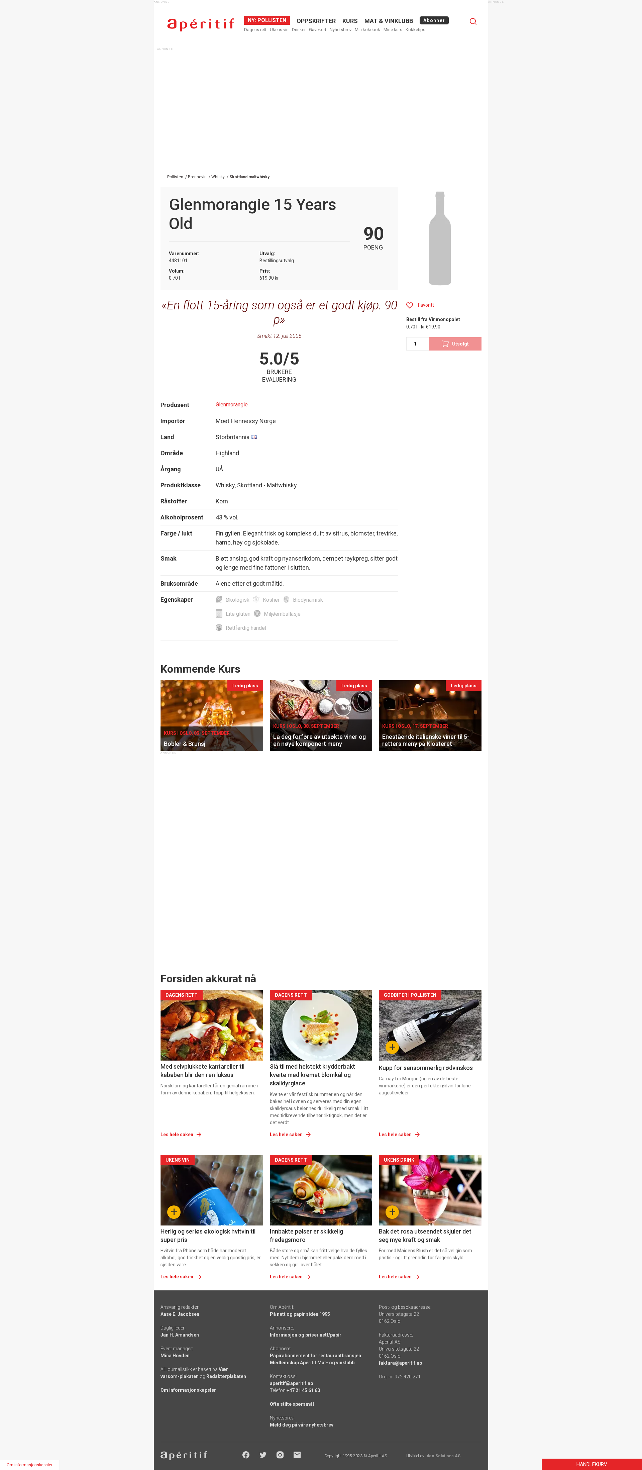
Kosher (271, 600)
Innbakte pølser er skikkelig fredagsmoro (306, 1235)
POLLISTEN (271, 20)
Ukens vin (279, 29)
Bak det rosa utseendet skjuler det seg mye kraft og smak (425, 1235)
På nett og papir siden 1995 (300, 1314)
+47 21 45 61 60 (303, 1390)
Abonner (434, 20)
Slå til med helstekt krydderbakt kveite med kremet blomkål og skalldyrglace (312, 1075)
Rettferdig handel (246, 628)
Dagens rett (255, 29)
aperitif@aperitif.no (291, 1383)
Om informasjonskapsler (188, 1390)
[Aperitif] (200, 24)
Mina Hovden (175, 1355)
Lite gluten (238, 614)
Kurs (350, 20)
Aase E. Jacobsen (179, 1314)
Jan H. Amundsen (179, 1335)
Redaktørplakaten (226, 1376)
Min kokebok (367, 29)
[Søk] (473, 21)
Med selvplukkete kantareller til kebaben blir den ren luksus (202, 1070)
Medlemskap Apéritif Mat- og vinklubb (312, 1362)
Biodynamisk (308, 600)
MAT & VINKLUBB (388, 20)
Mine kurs (393, 29)
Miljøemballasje (282, 614)
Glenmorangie (232, 404)
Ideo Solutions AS (442, 1456)
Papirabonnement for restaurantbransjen (315, 1355)
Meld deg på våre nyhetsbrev (301, 1425)
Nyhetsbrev (340, 29)
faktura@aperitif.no (400, 1363)
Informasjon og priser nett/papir (305, 1335)
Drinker (299, 29)
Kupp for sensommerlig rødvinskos (426, 1067)
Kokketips (415, 29)
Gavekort (317, 29)
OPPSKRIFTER (316, 20)
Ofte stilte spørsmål (292, 1404)
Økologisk (237, 600)
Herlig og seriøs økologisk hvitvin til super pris (207, 1235)
